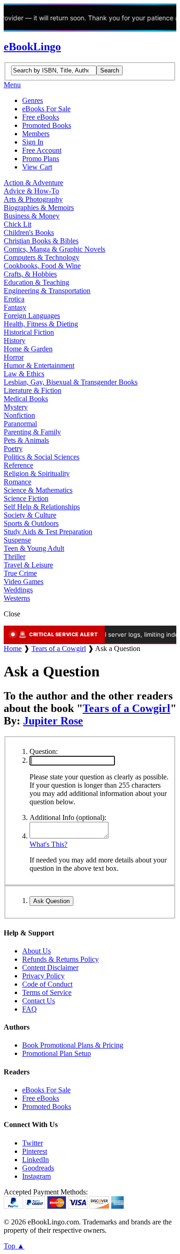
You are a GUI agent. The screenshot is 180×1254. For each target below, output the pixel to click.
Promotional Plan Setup (56, 1053)
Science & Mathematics (38, 490)
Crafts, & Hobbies (30, 274)
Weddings (18, 590)
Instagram (36, 1176)
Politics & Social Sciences (41, 457)
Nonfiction (19, 415)
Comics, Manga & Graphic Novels (54, 249)
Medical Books (26, 399)
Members (35, 134)
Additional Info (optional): (68, 817)
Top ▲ (14, 1246)
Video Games (23, 581)
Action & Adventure (33, 183)
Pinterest (34, 1151)
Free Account (41, 150)
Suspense (17, 540)
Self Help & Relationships (42, 507)
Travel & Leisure (28, 565)
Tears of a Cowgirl (58, 648)
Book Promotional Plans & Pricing (72, 1045)
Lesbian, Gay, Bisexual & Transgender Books (71, 382)
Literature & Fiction (32, 390)
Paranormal (20, 424)
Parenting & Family (32, 432)
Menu (12, 85)
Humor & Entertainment (39, 365)
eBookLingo (32, 47)
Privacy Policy (43, 976)
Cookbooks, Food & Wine (42, 266)
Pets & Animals (26, 440)
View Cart (37, 167)
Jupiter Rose (53, 721)
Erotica (14, 299)
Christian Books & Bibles (41, 241)
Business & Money (32, 216)
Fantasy (15, 307)
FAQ (29, 1009)
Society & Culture (30, 515)
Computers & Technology (41, 257)
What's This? (48, 844)
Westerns (17, 598)
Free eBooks (40, 117)
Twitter (32, 1143)
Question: (44, 751)
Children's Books (29, 232)
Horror (14, 357)
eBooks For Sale (46, 109)
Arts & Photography (33, 199)
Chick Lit (17, 224)
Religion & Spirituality (37, 473)
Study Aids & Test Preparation (48, 532)
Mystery (16, 407)
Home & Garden (28, 349)
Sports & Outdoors (31, 523)
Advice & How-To (31, 191)
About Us (36, 951)
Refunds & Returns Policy (60, 959)
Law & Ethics (24, 374)
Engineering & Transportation (47, 291)
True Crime (20, 573)
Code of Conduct (47, 984)
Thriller (14, 557)
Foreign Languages (32, 316)
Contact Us (38, 1001)
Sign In (32, 142)
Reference (18, 465)
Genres (32, 100)
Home (13, 648)
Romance (17, 482)
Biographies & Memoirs (39, 207)
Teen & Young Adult (34, 548)
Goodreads (38, 1168)
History (14, 340)
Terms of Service (47, 992)
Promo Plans (40, 159)
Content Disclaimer (50, 967)
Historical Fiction (29, 332)
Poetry (13, 448)
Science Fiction (26, 498)
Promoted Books (46, 125)
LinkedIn (35, 1160)
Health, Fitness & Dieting (41, 324)
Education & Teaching (36, 282)
